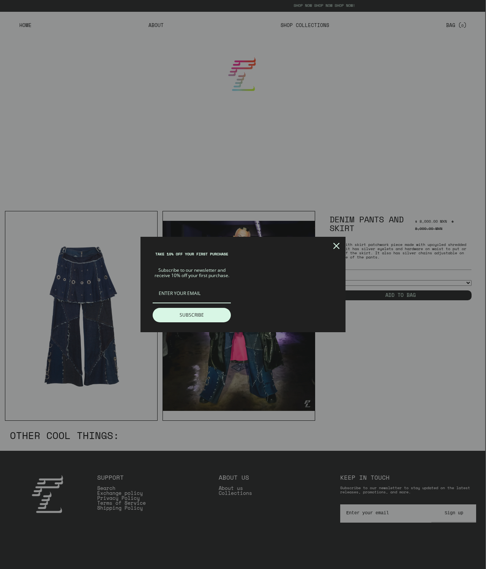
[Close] (336, 246)
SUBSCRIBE (192, 315)
